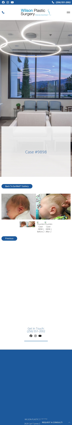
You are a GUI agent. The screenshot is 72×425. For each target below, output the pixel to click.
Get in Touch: (36, 330)
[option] (36, 206)
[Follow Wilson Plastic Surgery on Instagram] (7, 2)
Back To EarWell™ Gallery (17, 186)
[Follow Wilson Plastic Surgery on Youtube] (12, 2)
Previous (9, 238)
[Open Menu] (68, 12)
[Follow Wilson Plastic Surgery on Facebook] (3, 2)
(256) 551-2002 (63, 2)
